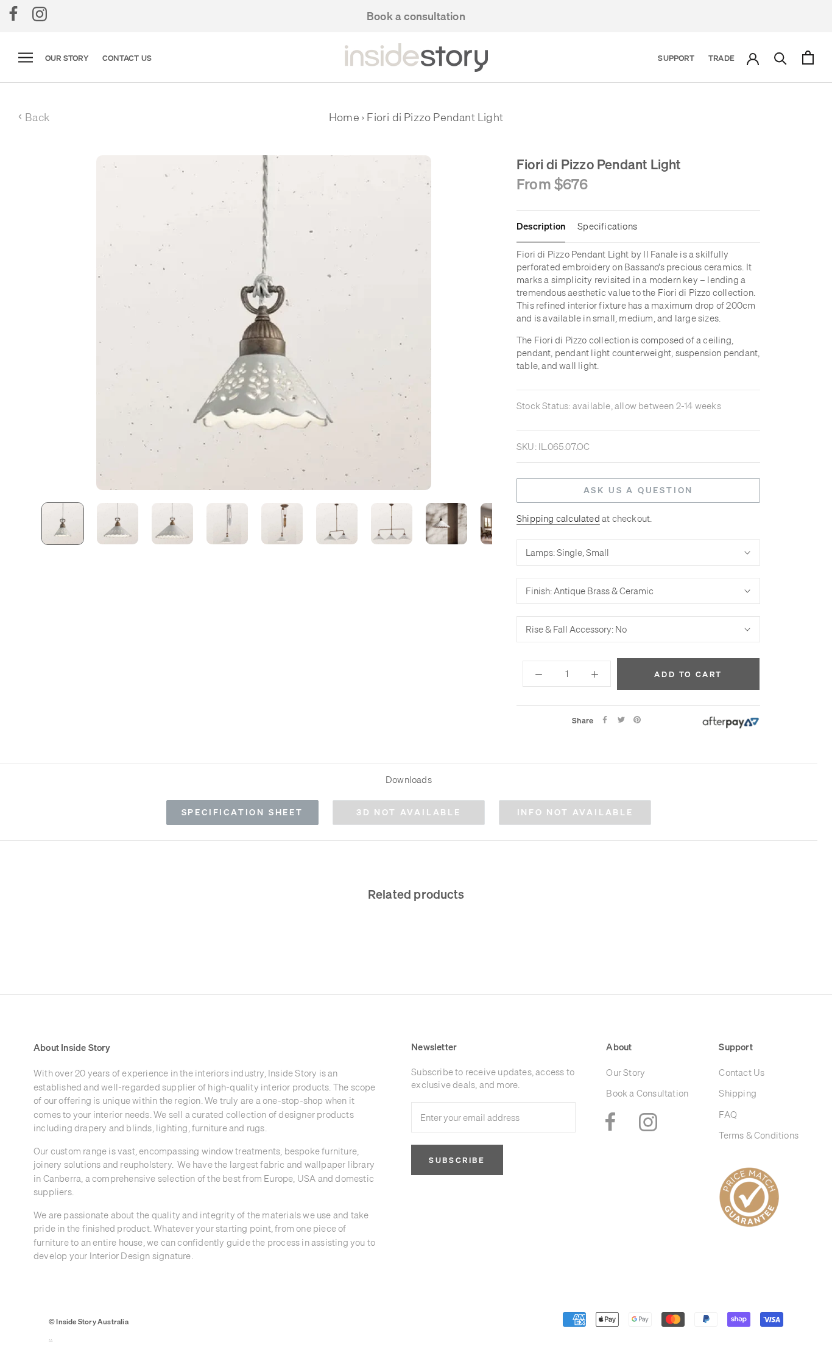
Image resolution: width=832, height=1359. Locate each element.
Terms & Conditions (759, 1135)
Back (33, 117)
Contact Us (127, 58)
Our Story (66, 58)
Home (344, 117)
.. (50, 1338)
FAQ (728, 1115)
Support (676, 58)
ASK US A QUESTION (638, 490)
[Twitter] (621, 719)
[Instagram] (39, 13)
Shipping (737, 1093)
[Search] (780, 57)
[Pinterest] (637, 719)
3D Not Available (408, 812)
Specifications (607, 226)
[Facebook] (13, 13)
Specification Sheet (242, 812)
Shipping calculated (558, 518)
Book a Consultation (647, 1093)
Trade (721, 58)
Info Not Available (575, 812)
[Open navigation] (25, 57)
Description (540, 226)
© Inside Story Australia (89, 1321)
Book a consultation (416, 16)
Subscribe (457, 1160)
